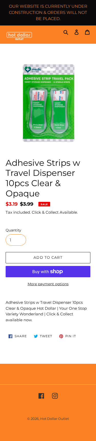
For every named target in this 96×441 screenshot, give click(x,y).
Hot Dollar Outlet (54, 419)
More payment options (48, 284)
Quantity (13, 230)
